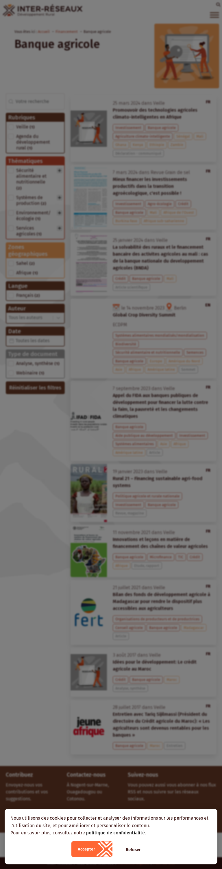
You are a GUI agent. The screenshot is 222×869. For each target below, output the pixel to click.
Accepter (86, 849)
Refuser (133, 849)
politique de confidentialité (115, 833)
